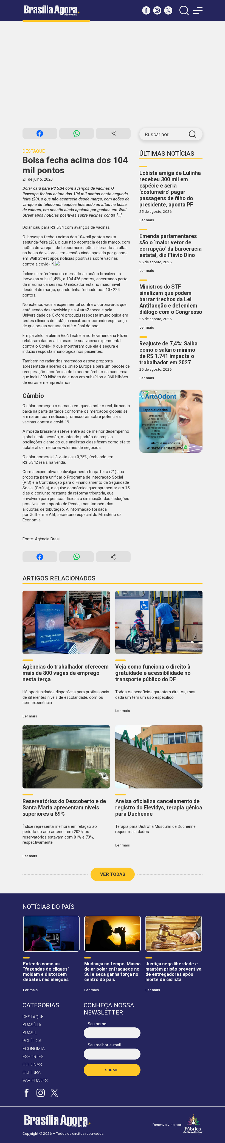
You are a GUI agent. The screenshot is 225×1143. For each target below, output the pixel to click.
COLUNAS (32, 1064)
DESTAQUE (33, 1016)
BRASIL (29, 1032)
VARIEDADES (35, 1080)
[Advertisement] (112, 74)
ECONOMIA (33, 1048)
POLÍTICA (31, 1040)
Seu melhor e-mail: (105, 1045)
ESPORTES (33, 1056)
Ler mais (146, 220)
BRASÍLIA (31, 1024)
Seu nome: (97, 1023)
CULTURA (31, 1072)
